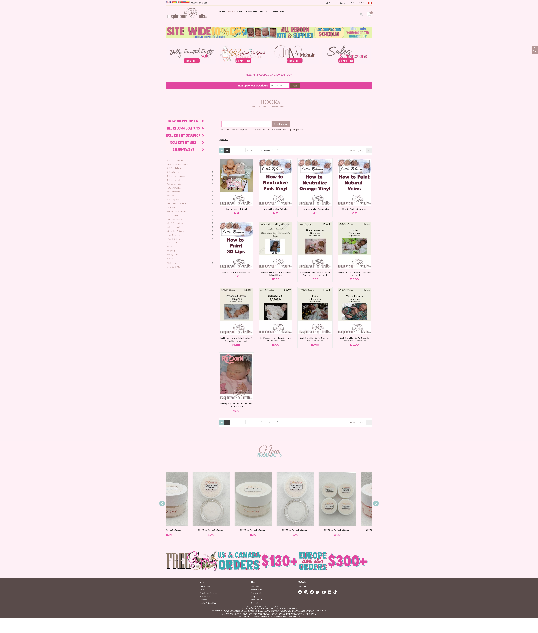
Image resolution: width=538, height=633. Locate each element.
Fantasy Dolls (172, 254)
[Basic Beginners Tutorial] (236, 182)
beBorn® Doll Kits (174, 188)
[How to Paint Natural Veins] (354, 182)
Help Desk (255, 586)
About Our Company (209, 593)
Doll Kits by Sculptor (175, 180)
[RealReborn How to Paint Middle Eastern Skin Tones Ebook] (354, 311)
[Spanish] (188, 1)
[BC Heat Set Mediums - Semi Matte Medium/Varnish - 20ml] (227, 499)
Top (534, 51)
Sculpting (171, 251)
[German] (174, 1)
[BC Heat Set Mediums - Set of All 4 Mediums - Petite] (311, 499)
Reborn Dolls (172, 243)
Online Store (205, 586)
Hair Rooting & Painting (176, 211)
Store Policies (256, 590)
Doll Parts (171, 196)
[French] (171, 1)
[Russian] (184, 1)
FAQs (253, 596)
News (202, 590)
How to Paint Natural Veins (354, 209)
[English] (167, 1)
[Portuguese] (181, 1)
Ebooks (170, 258)
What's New (171, 263)
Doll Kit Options (173, 192)
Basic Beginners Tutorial (236, 209)
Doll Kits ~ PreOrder (175, 160)
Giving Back (303, 586)
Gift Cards (171, 207)
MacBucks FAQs (257, 600)
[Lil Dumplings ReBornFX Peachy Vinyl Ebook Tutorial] (236, 376)
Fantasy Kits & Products (176, 203)
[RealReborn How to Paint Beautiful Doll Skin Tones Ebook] (275, 311)
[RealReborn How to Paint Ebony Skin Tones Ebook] (354, 245)
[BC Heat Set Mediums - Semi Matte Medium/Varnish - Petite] (269, 499)
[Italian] (177, 1)
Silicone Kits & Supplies (176, 231)
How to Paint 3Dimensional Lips (236, 272)
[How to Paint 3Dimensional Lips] (236, 245)
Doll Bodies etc (173, 172)
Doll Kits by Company (176, 176)
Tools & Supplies (173, 235)
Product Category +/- (264, 150)
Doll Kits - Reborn (174, 168)
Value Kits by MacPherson (177, 164)
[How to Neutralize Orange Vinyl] (315, 182)
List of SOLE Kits (173, 267)
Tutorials (254, 603)
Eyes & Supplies (173, 199)
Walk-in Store (205, 596)
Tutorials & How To (278, 107)
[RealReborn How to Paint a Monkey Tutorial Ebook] (275, 245)
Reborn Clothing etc (175, 219)
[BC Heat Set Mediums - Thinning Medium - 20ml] (353, 499)
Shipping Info (256, 593)
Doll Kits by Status (174, 184)
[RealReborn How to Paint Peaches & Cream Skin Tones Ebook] (236, 311)
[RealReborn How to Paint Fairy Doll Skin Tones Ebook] (315, 311)
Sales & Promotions (175, 223)
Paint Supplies (172, 215)
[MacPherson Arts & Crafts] (187, 16)
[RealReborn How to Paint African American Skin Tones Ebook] (315, 245)
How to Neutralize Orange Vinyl (315, 209)
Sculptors (203, 600)
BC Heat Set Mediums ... (185, 530)
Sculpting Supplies (174, 227)
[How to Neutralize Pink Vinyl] (275, 182)
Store (264, 107)
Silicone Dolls (172, 247)
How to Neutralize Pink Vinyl (275, 209)
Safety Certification (208, 603)
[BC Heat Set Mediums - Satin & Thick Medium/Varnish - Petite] (185, 499)
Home (254, 107)
